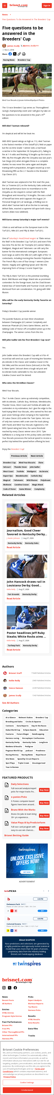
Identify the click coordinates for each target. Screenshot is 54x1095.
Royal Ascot (41, 755)
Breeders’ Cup (17, 449)
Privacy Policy (9, 1077)
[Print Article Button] (23, 54)
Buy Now (44, 790)
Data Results (33, 1023)
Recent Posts (8, 1000)
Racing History (12, 755)
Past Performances (12, 1022)
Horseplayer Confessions (33, 738)
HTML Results (34, 1019)
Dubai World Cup (13, 730)
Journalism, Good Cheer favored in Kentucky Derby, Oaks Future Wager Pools (26, 532)
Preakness (40, 750)
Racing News (9, 60)
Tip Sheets (32, 1007)
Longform (43, 742)
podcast (29, 750)
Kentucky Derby (15, 543)
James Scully (13, 46)
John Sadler (35, 467)
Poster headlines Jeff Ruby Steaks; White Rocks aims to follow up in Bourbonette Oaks (27, 634)
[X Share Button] (14, 54)
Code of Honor (9, 489)
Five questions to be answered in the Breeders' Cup (26, 19)
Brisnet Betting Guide (16, 835)
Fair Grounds (13, 594)
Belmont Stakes (26, 717)
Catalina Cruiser (22, 484)
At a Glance (11, 717)
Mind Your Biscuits (27, 462)
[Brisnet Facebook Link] (15, 988)
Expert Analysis (35, 1000)
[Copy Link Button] (19, 54)
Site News (10, 759)
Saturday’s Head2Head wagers (22, 238)
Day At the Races (39, 726)
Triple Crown (23, 763)
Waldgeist (31, 471)
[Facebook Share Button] (10, 54)
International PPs (10, 1035)
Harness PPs (7, 1039)
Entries (5, 1009)
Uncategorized (38, 763)
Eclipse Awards (29, 730)
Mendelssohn (22, 476)
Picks (30, 997)
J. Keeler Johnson (13, 538)
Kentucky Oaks (31, 543)
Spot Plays (10, 763)
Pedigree (29, 746)
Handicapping (38, 734)
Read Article (13, 547)
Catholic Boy (36, 476)
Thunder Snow (20, 467)
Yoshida (20, 471)
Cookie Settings (27, 1082)
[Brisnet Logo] (18, 5)
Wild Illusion (32, 480)
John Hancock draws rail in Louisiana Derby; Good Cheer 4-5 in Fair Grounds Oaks (26, 583)
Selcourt (7, 467)
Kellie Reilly (11, 589)
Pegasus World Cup (14, 750)
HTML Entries (8, 1013)
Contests (10, 726)
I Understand (27, 1090)
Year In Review (12, 767)
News (5, 14)
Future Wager (23, 734)
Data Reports (23, 726)
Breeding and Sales (14, 721)
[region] (27, 1068)
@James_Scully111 (31, 46)
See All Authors (10, 702)
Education (43, 730)
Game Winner (25, 489)
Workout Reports (35, 1004)
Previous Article (19, 456)
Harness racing (12, 738)
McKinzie (7, 484)
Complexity (39, 489)
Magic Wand (37, 484)
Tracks (31, 1035)
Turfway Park (14, 645)
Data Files (33, 1028)
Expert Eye (8, 476)
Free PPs (6, 1029)
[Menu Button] (4, 5)
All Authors (7, 1004)
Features (10, 734)
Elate (41, 462)
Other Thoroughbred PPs (13, 1032)
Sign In (46, 5)
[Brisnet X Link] (9, 988)
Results (32, 1016)
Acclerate (43, 471)
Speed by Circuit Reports (28, 759)
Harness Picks (34, 1010)
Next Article (37, 456)
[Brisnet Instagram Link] (4, 988)
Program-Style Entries (12, 1016)
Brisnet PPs (7, 1025)
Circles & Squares (33, 721)
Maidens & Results (14, 746)
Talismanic (18, 480)
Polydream (45, 480)
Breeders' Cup (24, 60)
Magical (6, 480)
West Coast (8, 471)
